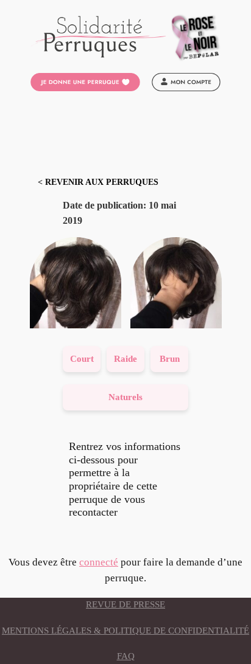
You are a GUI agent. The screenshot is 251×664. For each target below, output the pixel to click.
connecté (98, 562)
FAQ (126, 656)
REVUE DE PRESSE (125, 604)
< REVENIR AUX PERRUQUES (98, 182)
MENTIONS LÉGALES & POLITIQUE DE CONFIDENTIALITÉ (125, 630)
